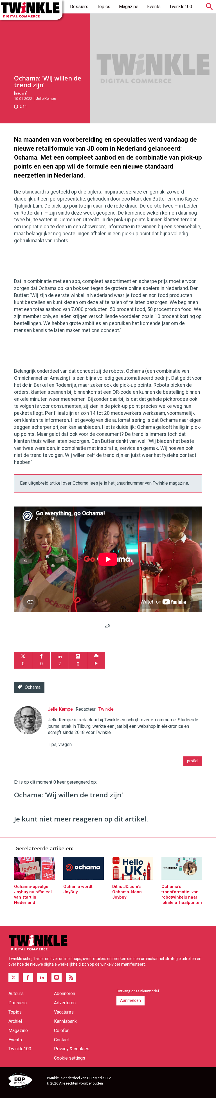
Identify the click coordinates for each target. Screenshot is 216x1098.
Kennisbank (65, 1021)
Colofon (61, 1030)
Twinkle (106, 709)
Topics (103, 6)
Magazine (128, 6)
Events (154, 6)
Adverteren (65, 1002)
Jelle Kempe (46, 98)
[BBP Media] (25, 1081)
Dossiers (79, 6)
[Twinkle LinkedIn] (42, 977)
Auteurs (16, 993)
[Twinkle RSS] (71, 977)
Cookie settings (69, 1058)
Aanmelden (130, 1000)
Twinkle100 (180, 6)
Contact (61, 1039)
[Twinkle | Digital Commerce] (31, 10)
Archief (15, 1021)
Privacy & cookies (71, 1048)
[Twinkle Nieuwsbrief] (56, 977)
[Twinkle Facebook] (28, 977)
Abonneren (64, 993)
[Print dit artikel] (96, 660)
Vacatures (64, 1012)
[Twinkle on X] (13, 977)
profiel (192, 761)
